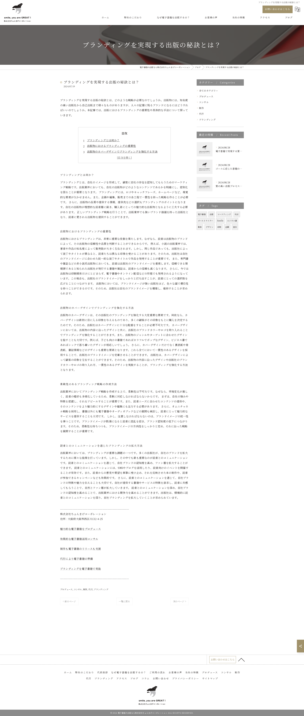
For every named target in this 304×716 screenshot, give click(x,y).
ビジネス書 (232, 220)
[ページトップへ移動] (241, 659)
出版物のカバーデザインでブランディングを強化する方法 (122, 151)
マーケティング (224, 214)
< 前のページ (69, 601)
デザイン (209, 227)
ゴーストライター (205, 220)
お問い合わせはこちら (277, 9)
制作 (85, 589)
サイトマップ (210, 678)
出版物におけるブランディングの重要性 (111, 146)
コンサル (78, 589)
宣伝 (235, 227)
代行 (91, 589)
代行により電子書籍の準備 (76, 559)
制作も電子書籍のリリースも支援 (80, 549)
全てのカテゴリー (208, 90)
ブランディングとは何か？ (103, 140)
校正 (237, 214)
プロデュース (66, 589)
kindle (220, 220)
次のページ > (179, 601)
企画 (227, 227)
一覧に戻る (124, 601)
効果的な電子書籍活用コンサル (79, 539)
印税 (219, 227)
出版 (211, 214)
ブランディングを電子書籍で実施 (80, 569)
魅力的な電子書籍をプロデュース (80, 529)
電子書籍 (202, 214)
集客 (200, 227)
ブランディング (101, 589)
